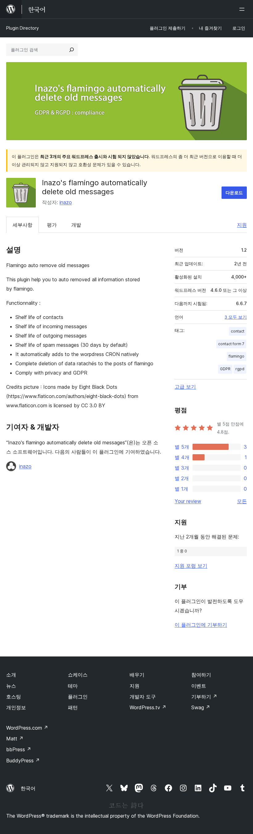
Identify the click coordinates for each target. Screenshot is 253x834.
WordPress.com (27, 728)
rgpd (239, 369)
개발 (76, 225)
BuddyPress (23, 760)
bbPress (18, 749)
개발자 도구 (143, 697)
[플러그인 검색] (71, 50)
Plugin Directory (22, 28)
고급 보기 (185, 386)
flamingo (236, 356)
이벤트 (198, 686)
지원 (242, 225)
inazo (66, 202)
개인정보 (16, 707)
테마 (73, 686)
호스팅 (13, 697)
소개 (11, 675)
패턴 (73, 707)
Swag (200, 707)
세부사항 (22, 225)
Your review (188, 501)
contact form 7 (231, 344)
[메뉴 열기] (243, 9)
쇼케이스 (78, 675)
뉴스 (11, 686)
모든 (242, 501)
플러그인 (78, 697)
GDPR (225, 369)
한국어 (28, 788)
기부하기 (204, 697)
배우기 (137, 675)
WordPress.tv (148, 707)
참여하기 (201, 675)
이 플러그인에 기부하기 (201, 625)
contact (237, 331)
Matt (14, 739)
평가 (52, 225)
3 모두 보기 (236, 317)
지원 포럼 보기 (191, 566)
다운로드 (234, 192)
